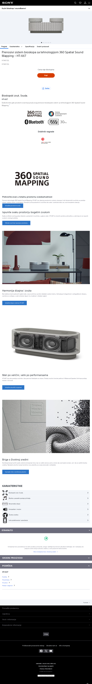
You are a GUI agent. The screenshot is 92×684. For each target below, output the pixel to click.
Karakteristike (15, 46)
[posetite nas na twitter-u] (46, 651)
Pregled (4, 46)
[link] (12, 205)
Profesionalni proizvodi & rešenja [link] (33, 646)
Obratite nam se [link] (51, 646)
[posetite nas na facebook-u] (41, 651)
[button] (41, 42)
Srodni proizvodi (43, 46)
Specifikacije (29, 46)
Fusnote (85, 602)
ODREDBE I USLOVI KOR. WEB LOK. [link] (46, 663)
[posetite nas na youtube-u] (51, 651)
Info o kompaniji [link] (64, 646)
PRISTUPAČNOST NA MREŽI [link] (46, 666)
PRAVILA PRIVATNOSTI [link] (46, 669)
